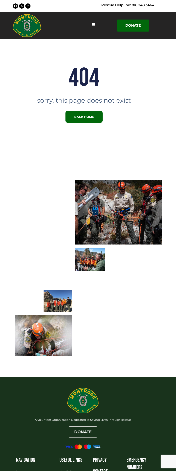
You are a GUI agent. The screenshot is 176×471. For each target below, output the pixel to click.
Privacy (100, 460)
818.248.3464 (143, 5)
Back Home (84, 117)
